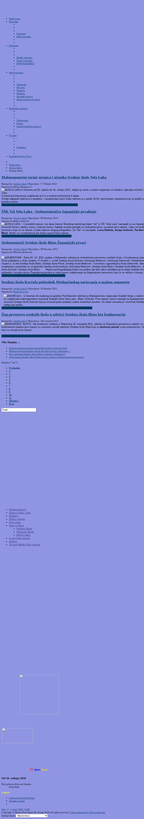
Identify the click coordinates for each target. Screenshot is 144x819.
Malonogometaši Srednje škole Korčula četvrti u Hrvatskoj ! (39, 351)
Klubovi (14, 515)
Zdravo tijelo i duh (20, 512)
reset (15, 809)
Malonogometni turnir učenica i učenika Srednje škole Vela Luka (54, 177)
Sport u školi (16, 525)
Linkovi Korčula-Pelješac (22, 798)
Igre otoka (15, 522)
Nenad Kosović (20, 291)
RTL (21, 809)
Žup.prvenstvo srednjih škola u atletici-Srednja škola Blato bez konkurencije (64, 314)
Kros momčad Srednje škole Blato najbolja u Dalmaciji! (37, 354)
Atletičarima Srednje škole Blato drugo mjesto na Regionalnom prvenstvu (46, 357)
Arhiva (13, 541)
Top (3, 809)
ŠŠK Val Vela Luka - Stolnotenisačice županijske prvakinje (49, 211)
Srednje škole (20, 183)
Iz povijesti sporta (19, 538)
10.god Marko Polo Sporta (24, 544)
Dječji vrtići (23, 534)
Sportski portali (17, 801)
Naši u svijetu (17, 519)
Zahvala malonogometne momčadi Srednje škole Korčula (38, 348)
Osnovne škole (25, 531)
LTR (27, 809)
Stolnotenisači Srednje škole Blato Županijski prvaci (44, 243)
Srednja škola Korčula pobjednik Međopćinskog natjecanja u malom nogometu (66, 282)
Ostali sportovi (17, 509)
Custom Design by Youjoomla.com (87, 812)
